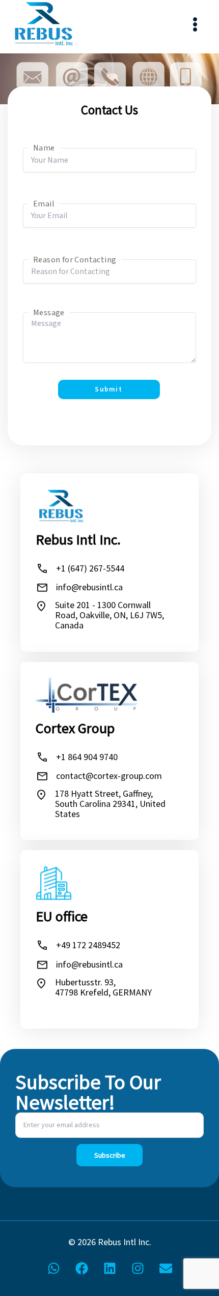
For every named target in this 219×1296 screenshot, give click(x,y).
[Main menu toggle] (195, 24)
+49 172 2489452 (88, 945)
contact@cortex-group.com (109, 775)
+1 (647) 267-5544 (90, 568)
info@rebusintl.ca (89, 587)
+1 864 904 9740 (87, 757)
